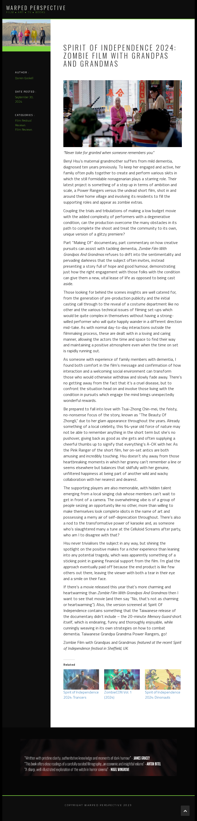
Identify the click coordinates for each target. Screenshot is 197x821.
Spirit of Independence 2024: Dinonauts (162, 694)
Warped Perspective (36, 8)
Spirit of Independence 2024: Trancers (81, 694)
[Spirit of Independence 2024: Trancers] (81, 679)
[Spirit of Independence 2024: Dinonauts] (163, 679)
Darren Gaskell (24, 78)
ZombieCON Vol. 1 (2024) (118, 694)
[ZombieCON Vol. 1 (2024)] (122, 679)
